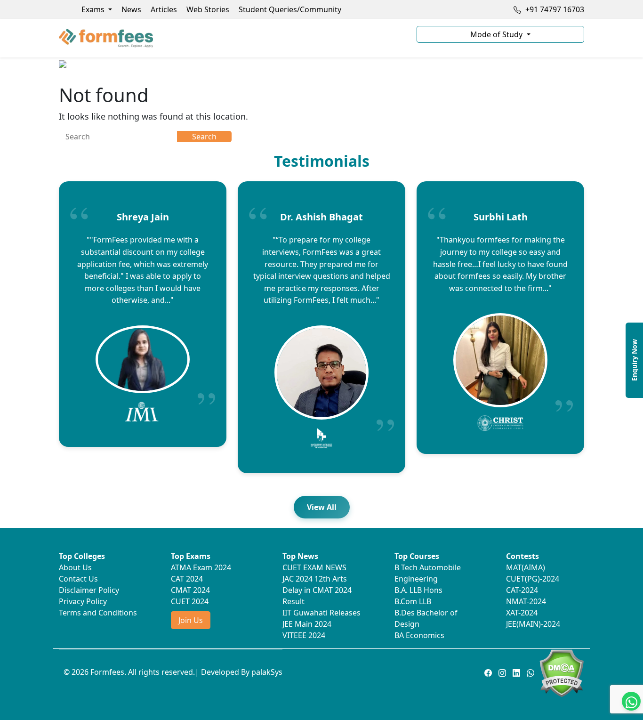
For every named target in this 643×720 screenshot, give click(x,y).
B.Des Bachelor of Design (426, 618)
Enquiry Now (634, 360)
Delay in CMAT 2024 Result (317, 596)
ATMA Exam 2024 (201, 567)
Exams (93, 9)
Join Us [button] (190, 620)
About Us (75, 567)
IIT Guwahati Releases (321, 612)
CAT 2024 (187, 579)
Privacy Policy (83, 601)
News (131, 9)
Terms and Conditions (98, 612)
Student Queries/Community (290, 9)
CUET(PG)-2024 (532, 579)
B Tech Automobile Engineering (427, 573)
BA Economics (419, 635)
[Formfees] (232, 38)
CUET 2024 (190, 601)
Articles (164, 9)
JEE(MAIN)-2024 (533, 624)
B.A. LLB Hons (418, 590)
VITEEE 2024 (303, 635)
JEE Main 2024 (306, 624)
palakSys (266, 672)
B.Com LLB (412, 601)
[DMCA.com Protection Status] (561, 672)
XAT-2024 (522, 612)
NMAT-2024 (526, 601)
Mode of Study (497, 34)
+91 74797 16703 (553, 9)
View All (322, 507)
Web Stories (207, 9)
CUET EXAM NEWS (314, 567)
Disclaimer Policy (89, 590)
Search (204, 136)
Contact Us (78, 579)
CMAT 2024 (190, 590)
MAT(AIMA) (525, 567)
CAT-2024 (522, 590)
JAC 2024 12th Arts (314, 579)
